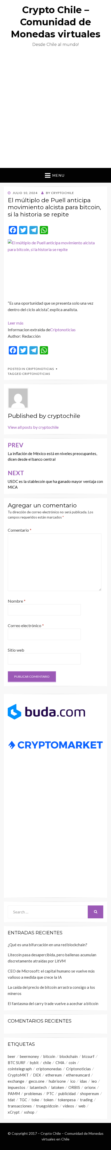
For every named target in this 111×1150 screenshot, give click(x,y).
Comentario (19, 530)
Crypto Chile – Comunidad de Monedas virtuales (55, 22)
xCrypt (14, 1112)
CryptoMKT (18, 1075)
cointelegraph (20, 1068)
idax (83, 1081)
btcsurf (88, 1056)
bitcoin (49, 1056)
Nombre (17, 600)
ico (72, 1081)
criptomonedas (49, 1068)
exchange (16, 1081)
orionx (90, 1087)
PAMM (14, 1093)
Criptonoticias (63, 329)
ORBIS (74, 1087)
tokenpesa (67, 1099)
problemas (33, 1093)
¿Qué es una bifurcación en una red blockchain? (48, 944)
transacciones (20, 1106)
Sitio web (16, 649)
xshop (29, 1112)
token (48, 1099)
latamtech (38, 1087)
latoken (57, 1087)
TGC (23, 1099)
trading (86, 1099)
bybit (34, 1062)
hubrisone (57, 1081)
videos (68, 1106)
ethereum (53, 1075)
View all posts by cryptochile (33, 427)
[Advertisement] (55, 109)
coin (72, 1062)
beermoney (29, 1056)
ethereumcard (78, 1075)
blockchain (69, 1056)
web (81, 1106)
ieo (94, 1081)
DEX (37, 1075)
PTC (50, 1093)
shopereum (89, 1093)
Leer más (15, 322)
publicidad (67, 1093)
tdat (11, 1099)
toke (35, 1099)
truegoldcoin (47, 1106)
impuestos (16, 1087)
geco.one (36, 1081)
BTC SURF (17, 1062)
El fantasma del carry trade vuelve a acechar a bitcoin (53, 1003)
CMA (60, 1062)
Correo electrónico (26, 625)
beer (11, 1056)
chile (47, 1062)
